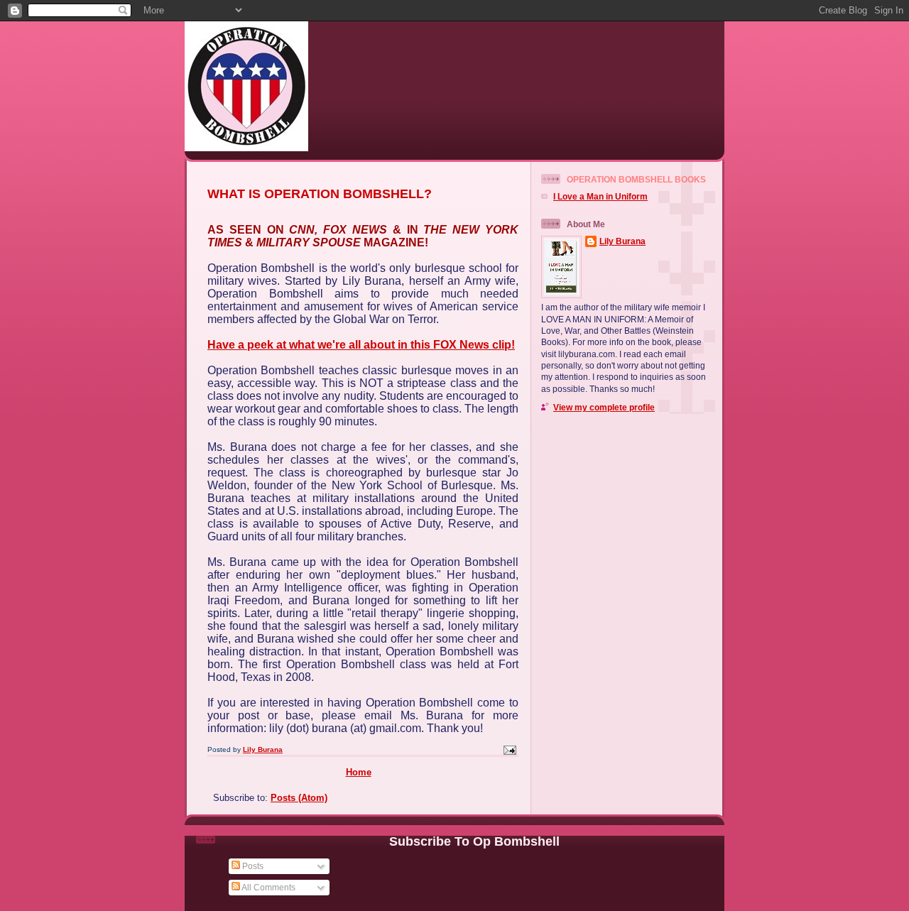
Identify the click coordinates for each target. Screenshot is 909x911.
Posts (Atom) (299, 797)
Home (358, 772)
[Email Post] (509, 749)
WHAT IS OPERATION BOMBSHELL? (319, 194)
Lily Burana (622, 241)
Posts (251, 866)
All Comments (267, 887)
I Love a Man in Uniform (600, 196)
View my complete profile (604, 407)
